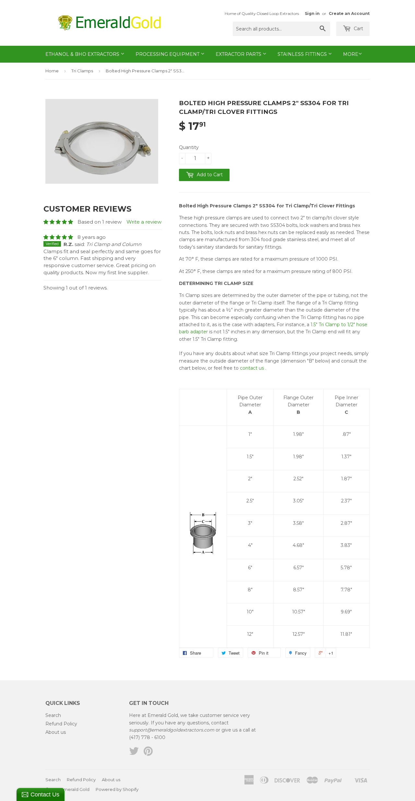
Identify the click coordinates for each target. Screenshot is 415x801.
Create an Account (349, 13)
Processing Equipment (168, 54)
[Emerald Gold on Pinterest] (148, 753)
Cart (357, 28)
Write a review (143, 222)
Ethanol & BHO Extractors (83, 54)
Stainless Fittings (303, 54)
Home (52, 70)
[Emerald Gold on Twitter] (134, 753)
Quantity (189, 147)
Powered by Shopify (117, 789)
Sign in (312, 13)
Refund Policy (61, 724)
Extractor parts (239, 54)
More (350, 54)
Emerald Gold (75, 789)
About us (55, 732)
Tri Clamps (82, 70)
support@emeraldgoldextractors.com (171, 730)
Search (53, 715)
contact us (252, 368)
